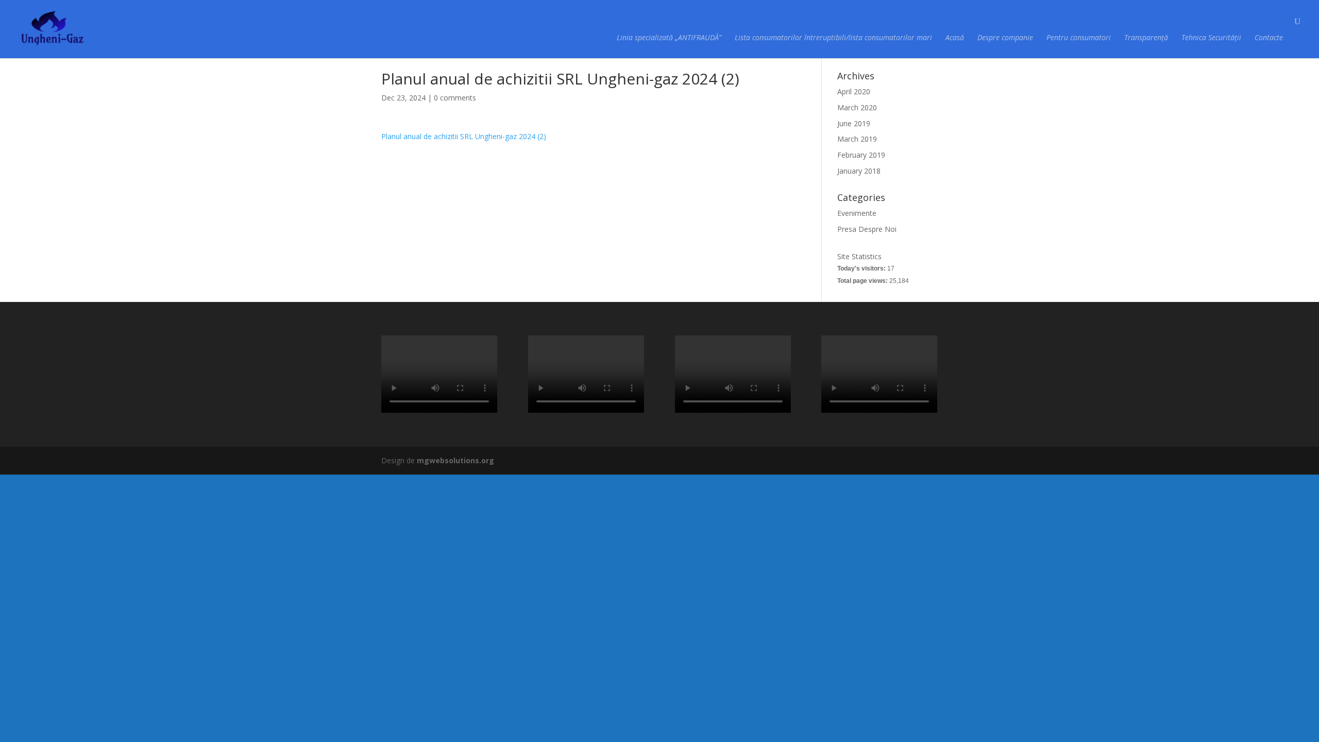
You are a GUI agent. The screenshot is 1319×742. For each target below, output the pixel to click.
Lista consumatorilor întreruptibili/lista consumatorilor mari (833, 38)
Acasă (954, 38)
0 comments (455, 98)
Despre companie (1005, 38)
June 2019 (853, 123)
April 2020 (853, 91)
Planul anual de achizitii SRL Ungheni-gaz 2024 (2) (463, 136)
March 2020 (857, 107)
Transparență (1146, 38)
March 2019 (857, 139)
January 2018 (859, 171)
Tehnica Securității (1211, 38)
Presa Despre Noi (867, 229)
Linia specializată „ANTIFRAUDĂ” (669, 38)
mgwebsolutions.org (455, 460)
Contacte (1269, 38)
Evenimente (856, 213)
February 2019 (861, 155)
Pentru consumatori (1078, 38)
